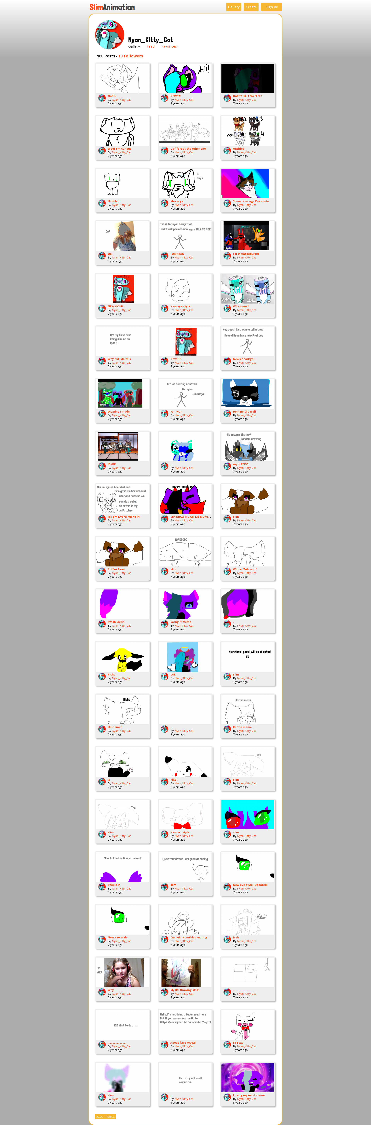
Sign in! (272, 7)
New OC (175, 359)
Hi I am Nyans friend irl (124, 517)
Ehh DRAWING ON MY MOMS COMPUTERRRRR (201, 517)
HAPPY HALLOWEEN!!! (247, 96)
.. (171, 727)
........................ (117, 1042)
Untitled (238, 148)
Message (176, 201)
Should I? (114, 885)
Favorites (169, 46)
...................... (241, 990)
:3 (109, 779)
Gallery (234, 7)
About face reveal (183, 1042)
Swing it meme (180, 622)
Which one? (241, 306)
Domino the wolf (244, 411)
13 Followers (130, 56)
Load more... (105, 1116)
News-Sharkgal (243, 359)
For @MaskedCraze (246, 254)
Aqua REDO (240, 464)
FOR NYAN (177, 254)
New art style (179, 832)
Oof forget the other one (188, 148)
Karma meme (242, 727)
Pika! (173, 779)
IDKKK (112, 464)
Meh (236, 937)
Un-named (115, 727)
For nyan (176, 411)
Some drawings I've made (251, 201)
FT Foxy (238, 1042)
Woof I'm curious (119, 148)
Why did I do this (119, 359)
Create (251, 7)
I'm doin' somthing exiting (188, 937)
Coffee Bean (116, 569)
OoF (110, 254)
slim (236, 517)
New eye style (180, 306)
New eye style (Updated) (250, 885)
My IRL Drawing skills (185, 990)
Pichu (111, 674)
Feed (151, 46)
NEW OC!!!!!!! (116, 306)
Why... (112, 990)
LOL (173, 674)
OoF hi (112, 96)
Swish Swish (116, 622)
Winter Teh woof (245, 569)
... (171, 464)
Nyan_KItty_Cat (121, 99)
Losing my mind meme (249, 1095)
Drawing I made (119, 411)
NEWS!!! (175, 96)
